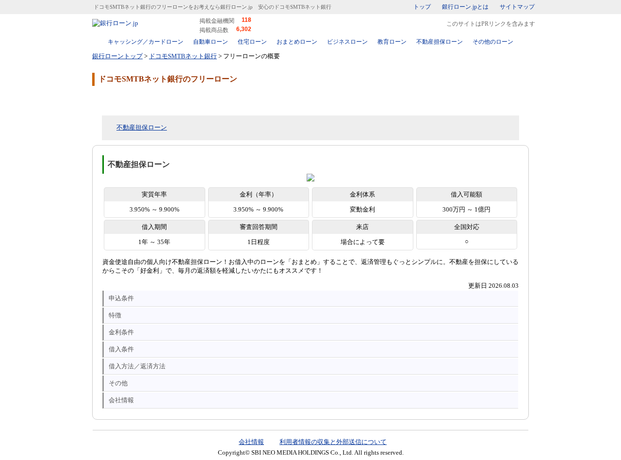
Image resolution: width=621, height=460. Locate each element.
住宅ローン (252, 41)
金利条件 (121, 332)
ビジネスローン (347, 41)
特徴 (115, 315)
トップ (422, 6)
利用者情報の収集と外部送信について (333, 441)
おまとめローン (297, 41)
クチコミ (170, 100)
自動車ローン (210, 41)
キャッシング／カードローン (145, 41)
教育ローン (392, 41)
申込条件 (121, 298)
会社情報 (121, 400)
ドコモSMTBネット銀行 (183, 56)
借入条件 (121, 349)
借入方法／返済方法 (137, 366)
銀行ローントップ (117, 56)
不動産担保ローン (439, 41)
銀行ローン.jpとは (465, 6)
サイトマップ (517, 6)
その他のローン (493, 41)
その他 (118, 383)
